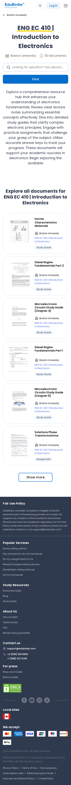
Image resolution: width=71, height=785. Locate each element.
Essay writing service (15, 548)
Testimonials (10, 622)
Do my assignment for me (18, 559)
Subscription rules (13, 773)
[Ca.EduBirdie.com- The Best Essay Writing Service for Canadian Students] (6, 718)
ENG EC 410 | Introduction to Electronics (49, 239)
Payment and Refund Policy (19, 778)
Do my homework (13, 574)
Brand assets (10, 677)
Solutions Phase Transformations (47, 433)
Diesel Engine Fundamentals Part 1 (49, 348)
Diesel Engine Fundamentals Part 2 (49, 264)
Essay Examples (12, 590)
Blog (5, 596)
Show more (36, 477)
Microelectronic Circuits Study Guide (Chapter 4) (49, 307)
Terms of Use (29, 768)
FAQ (5, 627)
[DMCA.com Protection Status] (35, 688)
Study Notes (10, 601)
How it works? (10, 617)
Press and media (13, 671)
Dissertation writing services (19, 569)
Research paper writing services (21, 564)
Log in (53, 6)
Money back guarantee (16, 632)
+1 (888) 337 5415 (17, 658)
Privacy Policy (10, 768)
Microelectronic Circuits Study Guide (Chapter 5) (49, 392)
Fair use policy (48, 768)
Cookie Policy (45, 778)
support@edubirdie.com (47, 529)
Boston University (49, 233)
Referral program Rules (40, 773)
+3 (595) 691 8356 (17, 654)
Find (35, 79)
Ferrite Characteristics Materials (46, 222)
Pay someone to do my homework (22, 553)
